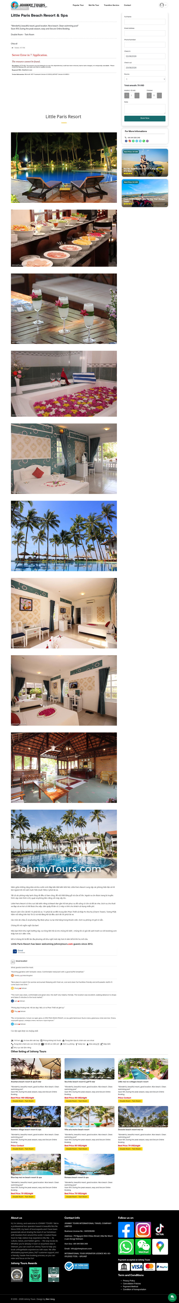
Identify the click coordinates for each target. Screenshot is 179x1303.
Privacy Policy (129, 1281)
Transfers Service (111, 5)
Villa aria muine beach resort (77, 1129)
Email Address (136, 28)
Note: (126, 102)
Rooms (126, 74)
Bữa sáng (94, 1044)
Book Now (145, 118)
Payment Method (130, 1286)
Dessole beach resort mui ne (130, 1129)
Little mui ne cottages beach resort (133, 1082)
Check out (135, 63)
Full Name (135, 17)
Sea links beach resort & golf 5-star (80, 1082)
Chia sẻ (14, 44)
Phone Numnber (137, 40)
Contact (127, 5)
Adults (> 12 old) (129, 90)
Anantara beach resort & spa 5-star (26, 1082)
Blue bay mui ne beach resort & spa (26, 1177)
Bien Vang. (50, 1299)
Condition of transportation (134, 1289)
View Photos (21, 8)
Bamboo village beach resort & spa (26, 1129)
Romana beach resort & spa (77, 1177)
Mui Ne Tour (94, 5)
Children (150, 90)
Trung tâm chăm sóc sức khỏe (27, 1044)
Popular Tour (78, 5)
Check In (135, 51)
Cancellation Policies (132, 1283)
